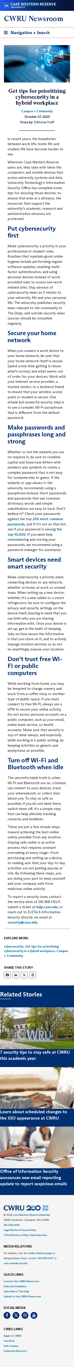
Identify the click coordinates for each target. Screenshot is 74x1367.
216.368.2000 (12, 1225)
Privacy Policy (28, 1230)
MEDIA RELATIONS (18, 1246)
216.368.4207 (46, 1258)
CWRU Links (13, 1329)
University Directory (15, 1351)
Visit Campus (11, 1346)
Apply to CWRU (13, 1335)
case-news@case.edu (15, 1263)
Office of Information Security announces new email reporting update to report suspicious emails (33, 1177)
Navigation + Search (26, 34)
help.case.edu (47, 907)
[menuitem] (37, 1281)
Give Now (9, 1340)
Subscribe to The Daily (16, 1291)
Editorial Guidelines (15, 1286)
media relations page (40, 1253)
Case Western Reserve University (31, 1214)
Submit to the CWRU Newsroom (22, 1296)
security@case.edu (22, 922)
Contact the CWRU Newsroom (21, 1281)
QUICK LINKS (14, 1275)
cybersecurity (14, 946)
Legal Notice (11, 1230)
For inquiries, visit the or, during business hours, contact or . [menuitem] (30, 1258)
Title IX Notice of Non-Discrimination (25, 1235)
